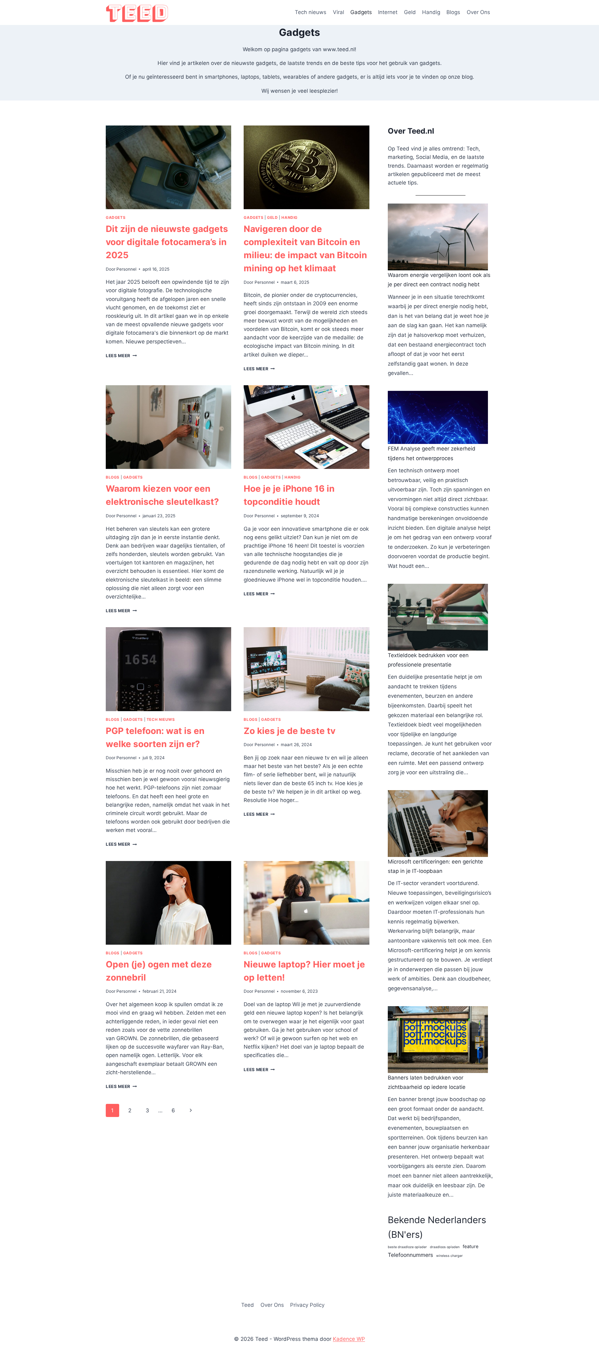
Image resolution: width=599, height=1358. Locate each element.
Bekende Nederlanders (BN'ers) (437, 1227)
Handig (431, 12)
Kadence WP (349, 1339)
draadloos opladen (445, 1247)
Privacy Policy (307, 1305)
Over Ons (478, 12)
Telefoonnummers (410, 1255)
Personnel (126, 269)
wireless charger (449, 1256)
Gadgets (361, 12)
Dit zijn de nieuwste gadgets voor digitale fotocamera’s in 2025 (167, 242)
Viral (338, 12)
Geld (410, 12)
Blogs (453, 12)
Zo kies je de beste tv (289, 731)
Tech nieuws (310, 12)
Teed (247, 1305)
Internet (387, 12)
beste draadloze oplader (407, 1247)
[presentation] (168, 167)
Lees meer (121, 355)
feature (471, 1246)
